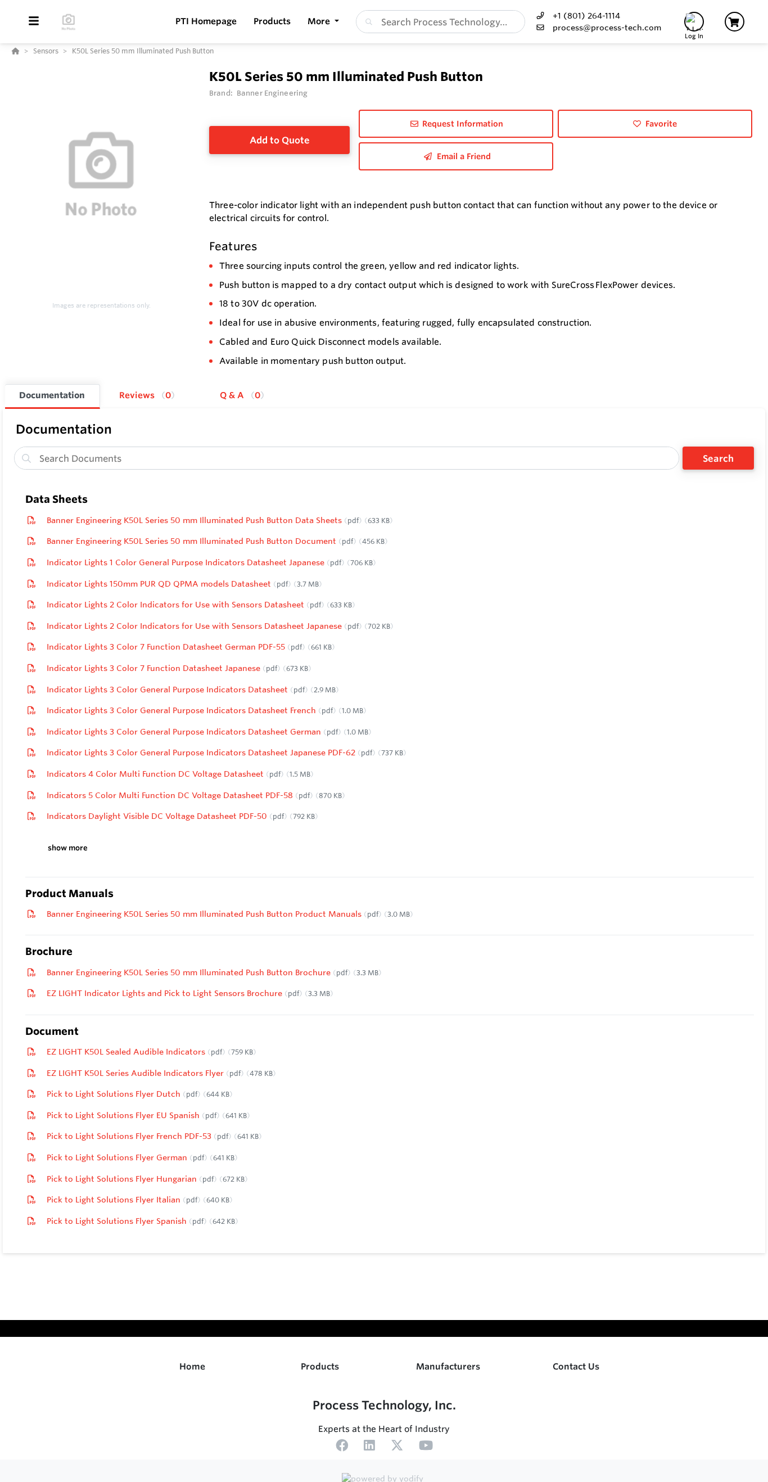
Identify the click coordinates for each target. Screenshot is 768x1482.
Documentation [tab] (52, 395)
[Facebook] (342, 1447)
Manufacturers (448, 1366)
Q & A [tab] (240, 395)
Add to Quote (280, 140)
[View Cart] (734, 21)
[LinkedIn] (369, 1447)
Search (718, 458)
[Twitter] (397, 1447)
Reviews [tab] (145, 395)
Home (192, 1366)
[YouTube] (426, 1447)
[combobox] (440, 22)
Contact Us (576, 1366)
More (320, 21)
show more (68, 848)
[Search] (366, 22)
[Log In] (694, 21)
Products (320, 1366)
